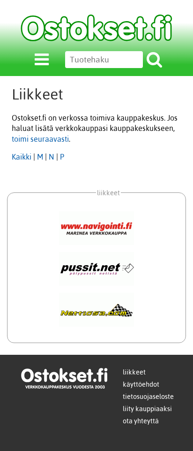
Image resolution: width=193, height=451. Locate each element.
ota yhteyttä (141, 421)
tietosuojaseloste (148, 396)
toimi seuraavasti (40, 139)
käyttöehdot (141, 384)
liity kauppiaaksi (147, 409)
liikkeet (134, 372)
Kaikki (21, 157)
